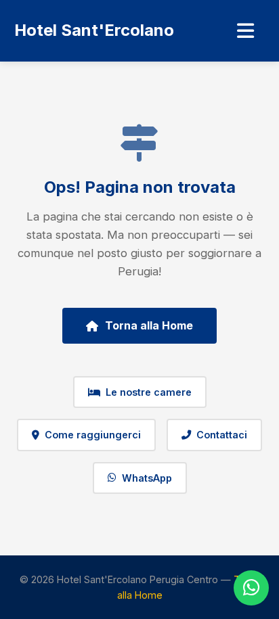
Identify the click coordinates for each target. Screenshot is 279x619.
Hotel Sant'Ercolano (94, 30)
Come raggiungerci (93, 434)
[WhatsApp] (251, 587)
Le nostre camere (149, 392)
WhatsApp (147, 478)
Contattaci (221, 434)
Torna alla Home (149, 325)
